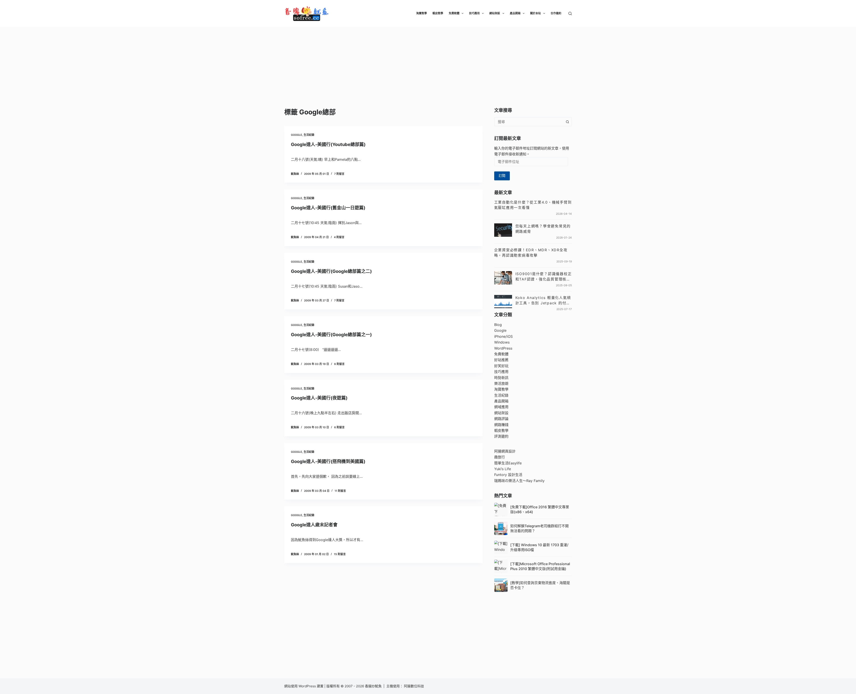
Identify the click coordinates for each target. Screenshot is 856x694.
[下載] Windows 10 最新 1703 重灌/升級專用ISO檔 (539, 547)
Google (296, 134)
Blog (498, 324)
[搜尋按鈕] (567, 121)
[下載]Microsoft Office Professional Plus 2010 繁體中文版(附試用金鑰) (540, 566)
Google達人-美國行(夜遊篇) (319, 398)
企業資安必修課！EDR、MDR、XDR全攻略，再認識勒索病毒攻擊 (531, 252)
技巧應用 (474, 13)
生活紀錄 (309, 134)
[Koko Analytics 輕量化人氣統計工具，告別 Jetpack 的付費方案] (503, 302)
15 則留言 (340, 554)
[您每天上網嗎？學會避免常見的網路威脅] (503, 230)
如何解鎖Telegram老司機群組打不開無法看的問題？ (539, 528)
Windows (502, 342)
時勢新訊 (501, 377)
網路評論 (501, 418)
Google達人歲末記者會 (314, 524)
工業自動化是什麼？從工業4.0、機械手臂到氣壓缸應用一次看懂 (533, 205)
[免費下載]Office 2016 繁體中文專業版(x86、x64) (539, 509)
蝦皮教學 (437, 13)
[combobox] (528, 121)
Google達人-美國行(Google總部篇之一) (331, 334)
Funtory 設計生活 (508, 474)
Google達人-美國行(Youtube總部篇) (328, 144)
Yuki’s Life (502, 469)
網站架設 (494, 13)
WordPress (503, 348)
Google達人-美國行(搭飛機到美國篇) (328, 461)
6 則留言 (339, 364)
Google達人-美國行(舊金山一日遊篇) (328, 207)
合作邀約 (556, 13)
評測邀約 (501, 436)
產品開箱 (515, 13)
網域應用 (501, 407)
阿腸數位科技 (414, 686)
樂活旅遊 (501, 383)
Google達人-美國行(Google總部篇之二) (331, 271)
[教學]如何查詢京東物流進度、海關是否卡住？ (540, 585)
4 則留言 (339, 237)
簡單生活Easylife (508, 463)
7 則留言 (339, 173)
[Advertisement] (428, 60)
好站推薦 (501, 360)
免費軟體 (454, 13)
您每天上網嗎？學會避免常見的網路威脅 (543, 229)
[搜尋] (570, 13)
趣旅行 (499, 457)
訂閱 (502, 175)
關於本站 (535, 13)
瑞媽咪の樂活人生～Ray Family (519, 480)
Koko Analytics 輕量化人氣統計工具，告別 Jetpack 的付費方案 (543, 300)
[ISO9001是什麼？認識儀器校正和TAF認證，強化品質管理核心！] (503, 278)
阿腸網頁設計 (505, 451)
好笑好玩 (501, 366)
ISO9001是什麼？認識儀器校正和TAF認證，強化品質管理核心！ (543, 277)
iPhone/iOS (503, 336)
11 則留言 (340, 490)
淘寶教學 (421, 13)
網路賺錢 (501, 424)
